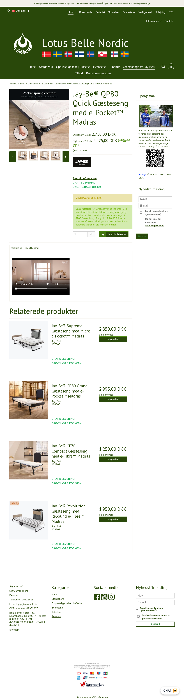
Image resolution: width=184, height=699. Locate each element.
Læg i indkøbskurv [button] (117, 234)
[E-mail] (155, 602)
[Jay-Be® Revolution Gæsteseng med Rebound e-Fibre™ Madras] (28, 520)
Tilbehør (56, 612)
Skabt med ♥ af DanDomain (92, 697)
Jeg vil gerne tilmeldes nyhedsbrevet (158, 213)
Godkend (142, 236)
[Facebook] (97, 598)
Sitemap (14, 629)
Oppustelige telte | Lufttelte (67, 603)
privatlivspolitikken (154, 225)
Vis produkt (113, 339)
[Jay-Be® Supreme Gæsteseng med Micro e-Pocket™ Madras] (28, 340)
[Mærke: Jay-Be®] (82, 166)
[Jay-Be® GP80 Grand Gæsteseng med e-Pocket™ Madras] (28, 400)
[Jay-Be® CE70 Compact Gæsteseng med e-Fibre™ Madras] (28, 460)
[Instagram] (111, 598)
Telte (54, 594)
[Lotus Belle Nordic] (92, 43)
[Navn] (155, 595)
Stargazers (58, 598)
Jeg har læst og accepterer (154, 222)
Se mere (56, 616)
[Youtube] (104, 598)
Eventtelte (57, 607)
